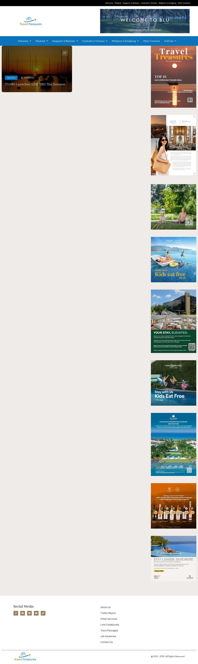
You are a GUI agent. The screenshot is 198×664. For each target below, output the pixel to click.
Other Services (108, 619)
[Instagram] (15, 613)
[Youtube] (36, 613)
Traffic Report (108, 613)
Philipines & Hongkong (167, 3)
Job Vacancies (108, 636)
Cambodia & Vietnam (149, 3)
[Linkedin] (29, 613)
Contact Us (106, 642)
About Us (105, 607)
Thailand (118, 3)
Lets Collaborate (109, 624)
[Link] (43, 613)
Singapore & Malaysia (131, 3)
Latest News (11, 78)
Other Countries (184, 3)
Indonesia (109, 3)
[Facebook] (22, 613)
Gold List (168, 40)
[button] (24, 41)
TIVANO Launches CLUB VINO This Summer (35, 84)
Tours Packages (109, 630)
